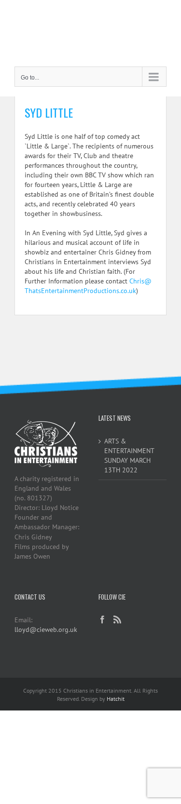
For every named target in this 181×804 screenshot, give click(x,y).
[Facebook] (102, 619)
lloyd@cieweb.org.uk (45, 629)
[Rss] (117, 619)
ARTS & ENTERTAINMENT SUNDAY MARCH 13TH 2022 (129, 455)
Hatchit (116, 698)
